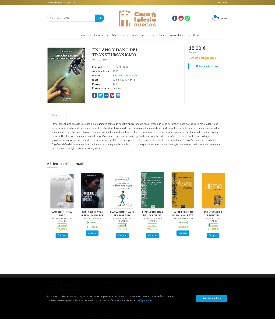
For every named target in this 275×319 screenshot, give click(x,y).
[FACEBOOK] (174, 18)
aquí (116, 300)
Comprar (62, 235)
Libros (98, 35)
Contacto (70, 2)
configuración (143, 300)
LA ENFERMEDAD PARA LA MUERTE (182, 214)
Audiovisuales (140, 35)
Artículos (116, 35)
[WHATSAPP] (187, 18)
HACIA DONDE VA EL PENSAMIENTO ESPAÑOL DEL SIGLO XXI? (122, 214)
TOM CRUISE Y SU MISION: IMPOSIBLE (92, 214)
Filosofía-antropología (125, 75)
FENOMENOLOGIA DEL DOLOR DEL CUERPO (152, 214)
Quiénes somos (54, 2)
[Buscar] (99, 18)
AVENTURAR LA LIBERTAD (213, 214)
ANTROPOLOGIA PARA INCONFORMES (62, 214)
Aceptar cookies (211, 298)
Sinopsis (56, 115)
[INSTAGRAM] (181, 18)
